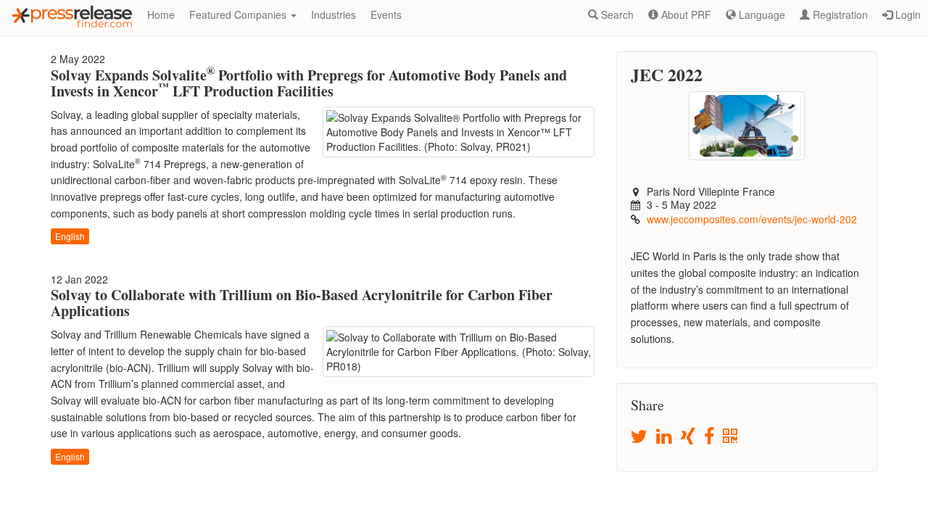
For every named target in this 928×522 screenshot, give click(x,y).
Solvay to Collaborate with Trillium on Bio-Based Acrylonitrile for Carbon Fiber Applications (301, 302)
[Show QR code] (731, 437)
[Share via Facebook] (710, 437)
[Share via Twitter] (640, 437)
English (70, 236)
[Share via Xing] (689, 437)
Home (161, 14)
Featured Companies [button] (239, 14)
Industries (333, 14)
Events (386, 14)
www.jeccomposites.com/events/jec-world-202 (752, 219)
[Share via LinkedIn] (665, 437)
